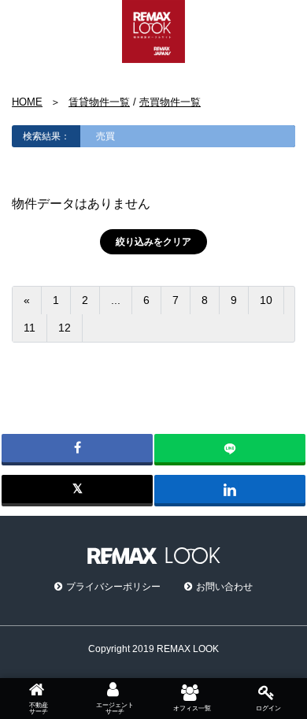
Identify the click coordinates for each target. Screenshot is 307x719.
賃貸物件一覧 (99, 102)
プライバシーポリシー (113, 586)
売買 (105, 136)
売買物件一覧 (170, 102)
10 (266, 300)
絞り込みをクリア (153, 241)
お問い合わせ (224, 586)
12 (64, 327)
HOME (27, 102)
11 (29, 327)
